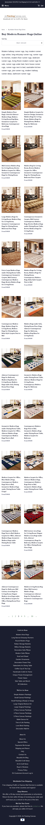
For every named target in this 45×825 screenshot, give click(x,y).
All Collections (22, 684)
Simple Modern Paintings (22, 694)
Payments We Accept (22, 745)
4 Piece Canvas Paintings (22, 713)
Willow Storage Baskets (22, 647)
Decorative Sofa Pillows (22, 650)
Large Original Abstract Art (22, 704)
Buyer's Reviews (22, 767)
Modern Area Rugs (22, 634)
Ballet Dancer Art (22, 719)
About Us (22, 739)
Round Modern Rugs (22, 641)
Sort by (4, 39)
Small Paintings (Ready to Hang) (22, 701)
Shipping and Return (22, 748)
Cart (42, 6)
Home (3, 30)
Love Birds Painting (22, 725)
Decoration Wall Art (22, 729)
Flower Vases (22, 678)
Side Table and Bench (22, 681)
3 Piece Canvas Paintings (22, 710)
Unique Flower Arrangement (22, 675)
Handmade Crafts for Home (22, 672)
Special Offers (22, 742)
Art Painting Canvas (29, 816)
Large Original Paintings (22, 707)
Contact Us (22, 754)
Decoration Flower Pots (22, 662)
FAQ (22, 751)
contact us (36, 806)
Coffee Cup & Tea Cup (22, 668)
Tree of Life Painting (22, 722)
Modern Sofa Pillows (23, 653)
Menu (6, 5)
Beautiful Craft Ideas (23, 761)
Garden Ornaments (22, 659)
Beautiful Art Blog (22, 757)
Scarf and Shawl (22, 656)
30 (32, 616)
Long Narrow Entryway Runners (22, 638)
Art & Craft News (22, 764)
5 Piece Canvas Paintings (22, 716)
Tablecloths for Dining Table (22, 665)
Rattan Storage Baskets (22, 644)
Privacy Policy (22, 770)
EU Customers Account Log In (22, 773)
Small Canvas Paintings (22, 697)
